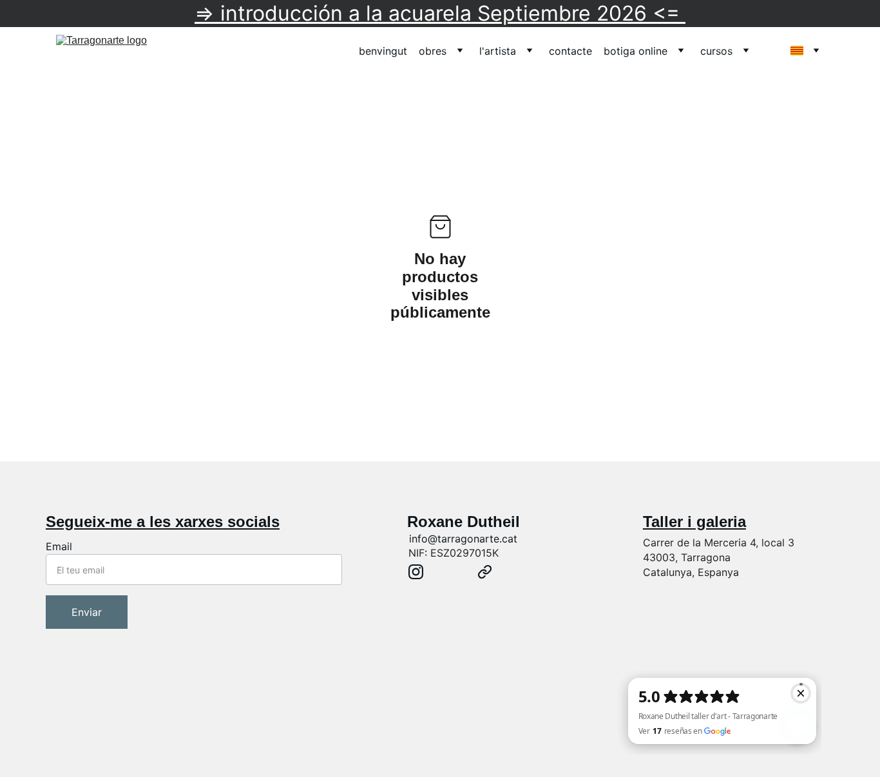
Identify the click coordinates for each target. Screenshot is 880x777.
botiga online (635, 50)
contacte (570, 50)
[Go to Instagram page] (415, 571)
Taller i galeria (694, 521)
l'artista (497, 50)
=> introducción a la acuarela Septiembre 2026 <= (440, 13)
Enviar (87, 612)
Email (59, 546)
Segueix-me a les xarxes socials (163, 521)
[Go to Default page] (484, 571)
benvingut (383, 50)
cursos (716, 50)
